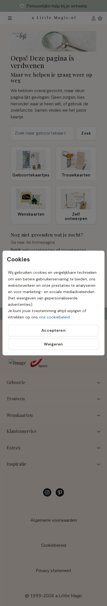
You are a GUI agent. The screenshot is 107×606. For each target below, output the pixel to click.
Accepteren (53, 330)
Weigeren (53, 344)
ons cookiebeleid (54, 317)
